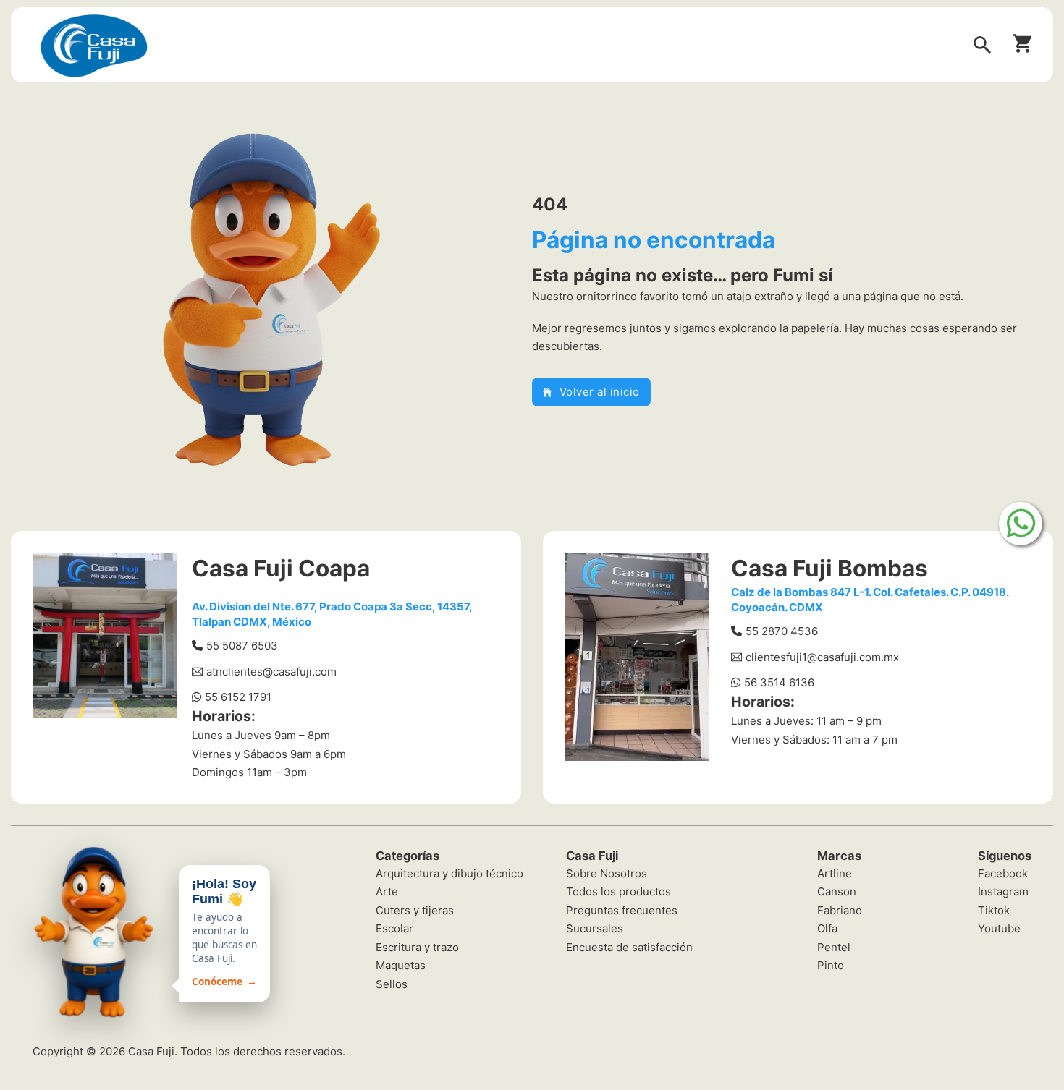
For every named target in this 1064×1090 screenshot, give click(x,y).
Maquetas (401, 965)
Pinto (830, 965)
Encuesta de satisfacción (629, 947)
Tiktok (994, 910)
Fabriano (839, 910)
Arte (387, 891)
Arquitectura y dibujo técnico (449, 873)
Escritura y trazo (417, 947)
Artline (834, 873)
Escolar (394, 928)
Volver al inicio (600, 392)
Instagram (1003, 891)
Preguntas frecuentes (621, 910)
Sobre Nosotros (606, 873)
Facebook (1003, 873)
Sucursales (594, 928)
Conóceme (224, 981)
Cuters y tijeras (415, 910)
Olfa (827, 928)
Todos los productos (618, 891)
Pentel (833, 947)
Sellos (392, 984)
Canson (836, 891)
